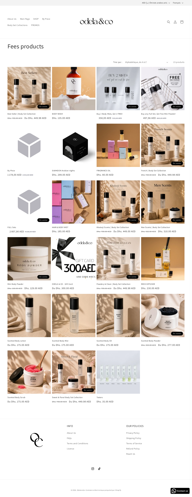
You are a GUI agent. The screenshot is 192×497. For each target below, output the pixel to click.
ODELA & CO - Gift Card (62, 284)
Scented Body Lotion (17, 341)
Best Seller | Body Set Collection (22, 114)
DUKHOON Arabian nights (63, 170)
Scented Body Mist (60, 341)
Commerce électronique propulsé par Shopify (103, 490)
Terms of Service (134, 443)
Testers (100, 397)
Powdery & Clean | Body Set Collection (113, 284)
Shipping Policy (133, 438)
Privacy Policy (132, 432)
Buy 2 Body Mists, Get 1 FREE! (110, 114)
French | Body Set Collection (153, 170)
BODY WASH (57, 114)
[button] (168, 22)
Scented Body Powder (150, 341)
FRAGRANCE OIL (104, 170)
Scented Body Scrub (16, 397)
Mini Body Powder (15, 284)
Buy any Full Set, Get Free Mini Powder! (158, 114)
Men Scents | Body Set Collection (155, 227)
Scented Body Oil (104, 341)
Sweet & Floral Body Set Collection (67, 397)
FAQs (69, 438)
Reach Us (130, 454)
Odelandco (81, 490)
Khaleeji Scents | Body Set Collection (113, 227)
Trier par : (117, 62)
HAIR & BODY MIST (60, 227)
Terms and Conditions (77, 443)
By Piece (11, 170)
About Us (71, 432)
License (70, 448)
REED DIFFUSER (148, 284)
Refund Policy (133, 448)
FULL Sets (12, 227)
